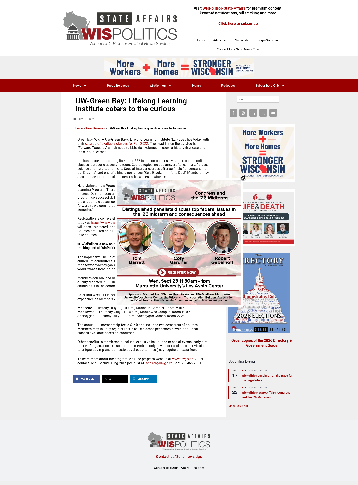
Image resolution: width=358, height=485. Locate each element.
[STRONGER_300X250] (263, 153)
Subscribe (242, 40)
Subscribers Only (267, 85)
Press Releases (118, 85)
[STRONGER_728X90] (179, 67)
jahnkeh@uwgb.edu (160, 363)
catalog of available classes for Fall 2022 (116, 144)
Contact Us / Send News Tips (238, 49)
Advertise (220, 40)
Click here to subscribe (238, 23)
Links (201, 40)
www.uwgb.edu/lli (186, 359)
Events (196, 85)
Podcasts (228, 85)
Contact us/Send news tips (179, 456)
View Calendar (238, 406)
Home (79, 128)
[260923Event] (179, 242)
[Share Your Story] (263, 218)
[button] (86, 379)
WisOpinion (158, 85)
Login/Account (268, 40)
